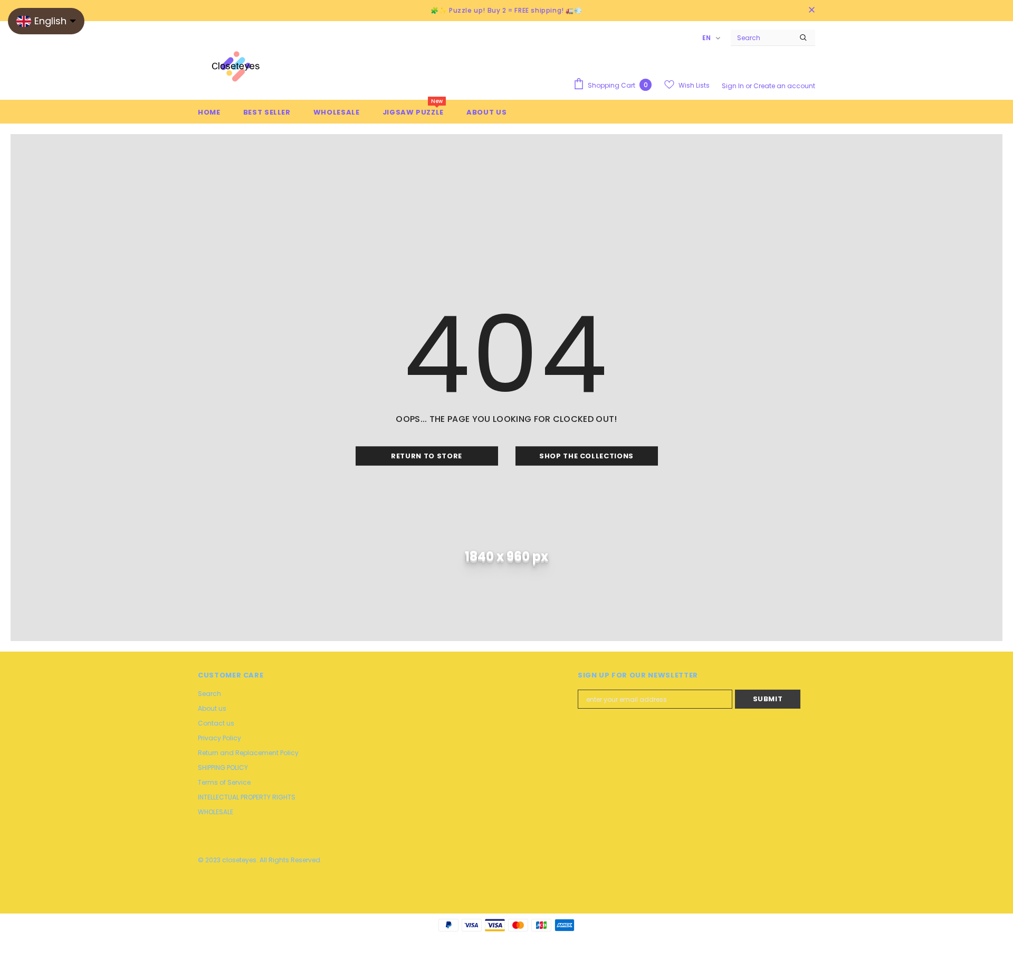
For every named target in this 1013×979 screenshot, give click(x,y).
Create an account (784, 85)
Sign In (734, 85)
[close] (811, 10)
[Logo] (237, 69)
